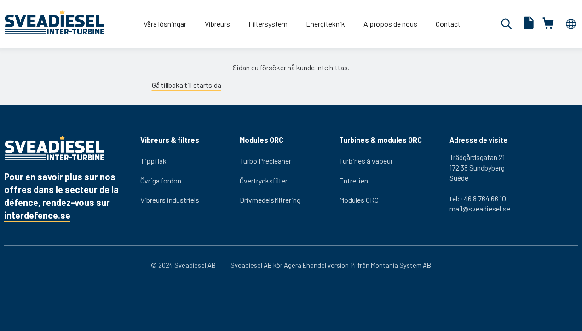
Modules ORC (359, 199)
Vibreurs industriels (169, 199)
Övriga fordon (160, 180)
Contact (448, 23)
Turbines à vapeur (366, 160)
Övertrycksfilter (264, 180)
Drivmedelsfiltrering (270, 199)
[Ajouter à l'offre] (528, 23)
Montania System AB (401, 265)
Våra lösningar (165, 23)
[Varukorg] (549, 23)
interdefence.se (37, 215)
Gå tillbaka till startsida (186, 84)
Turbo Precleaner (265, 160)
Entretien (353, 180)
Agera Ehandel (305, 265)
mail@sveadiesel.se (479, 208)
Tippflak (153, 160)
